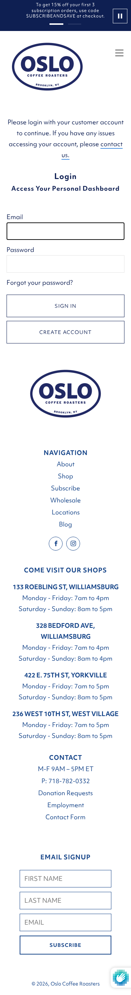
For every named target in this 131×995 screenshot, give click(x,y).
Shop (65, 476)
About (66, 464)
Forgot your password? (40, 282)
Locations (66, 512)
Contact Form (65, 817)
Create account (65, 332)
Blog (65, 524)
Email (15, 217)
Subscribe (65, 488)
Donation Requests (65, 793)
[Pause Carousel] (118, 15)
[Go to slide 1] (56, 24)
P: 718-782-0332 (65, 781)
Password (20, 249)
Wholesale (65, 500)
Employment (65, 805)
